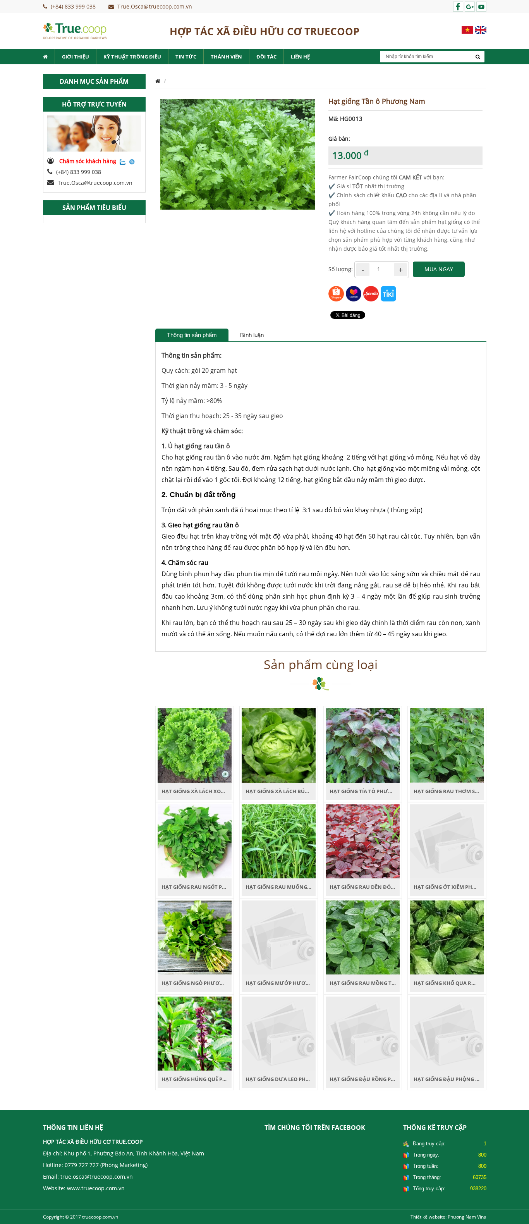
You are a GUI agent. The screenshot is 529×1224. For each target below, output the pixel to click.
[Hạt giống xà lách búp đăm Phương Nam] (279, 745)
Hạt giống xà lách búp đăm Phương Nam (302, 791)
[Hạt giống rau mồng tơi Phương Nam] (363, 936)
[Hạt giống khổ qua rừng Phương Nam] (447, 936)
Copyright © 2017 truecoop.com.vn (80, 1217)
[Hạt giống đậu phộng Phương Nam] (447, 1032)
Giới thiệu (75, 56)
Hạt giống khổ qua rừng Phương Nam (468, 983)
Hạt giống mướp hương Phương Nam (299, 983)
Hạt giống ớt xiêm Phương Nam (458, 886)
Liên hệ (300, 56)
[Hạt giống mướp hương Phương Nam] (279, 936)
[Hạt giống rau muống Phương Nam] (279, 841)
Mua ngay (438, 269)
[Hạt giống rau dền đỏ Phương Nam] (363, 841)
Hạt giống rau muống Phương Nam (295, 886)
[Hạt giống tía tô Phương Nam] (363, 745)
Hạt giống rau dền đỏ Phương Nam (379, 886)
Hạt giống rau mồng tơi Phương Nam (383, 983)
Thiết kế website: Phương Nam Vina (448, 1217)
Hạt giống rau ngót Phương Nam (208, 886)
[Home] (74, 30)
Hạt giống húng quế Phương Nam (208, 1079)
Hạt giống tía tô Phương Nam (372, 791)
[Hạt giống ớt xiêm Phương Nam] (447, 841)
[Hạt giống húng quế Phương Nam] (195, 1032)
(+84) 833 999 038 (78, 172)
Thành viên (226, 56)
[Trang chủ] (157, 80)
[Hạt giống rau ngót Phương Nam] (195, 841)
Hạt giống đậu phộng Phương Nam (463, 1079)
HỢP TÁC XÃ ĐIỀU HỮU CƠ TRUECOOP (264, 31)
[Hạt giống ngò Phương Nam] (195, 936)
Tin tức (185, 56)
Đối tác (266, 56)
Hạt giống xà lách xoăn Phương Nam (214, 791)
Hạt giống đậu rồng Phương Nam (377, 1079)
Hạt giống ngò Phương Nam (201, 983)
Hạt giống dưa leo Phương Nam (291, 1079)
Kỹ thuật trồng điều (132, 56)
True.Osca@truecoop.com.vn (95, 182)
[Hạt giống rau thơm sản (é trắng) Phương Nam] (447, 745)
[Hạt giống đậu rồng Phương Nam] (363, 1032)
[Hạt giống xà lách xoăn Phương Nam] (195, 745)
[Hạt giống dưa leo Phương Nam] (279, 1032)
